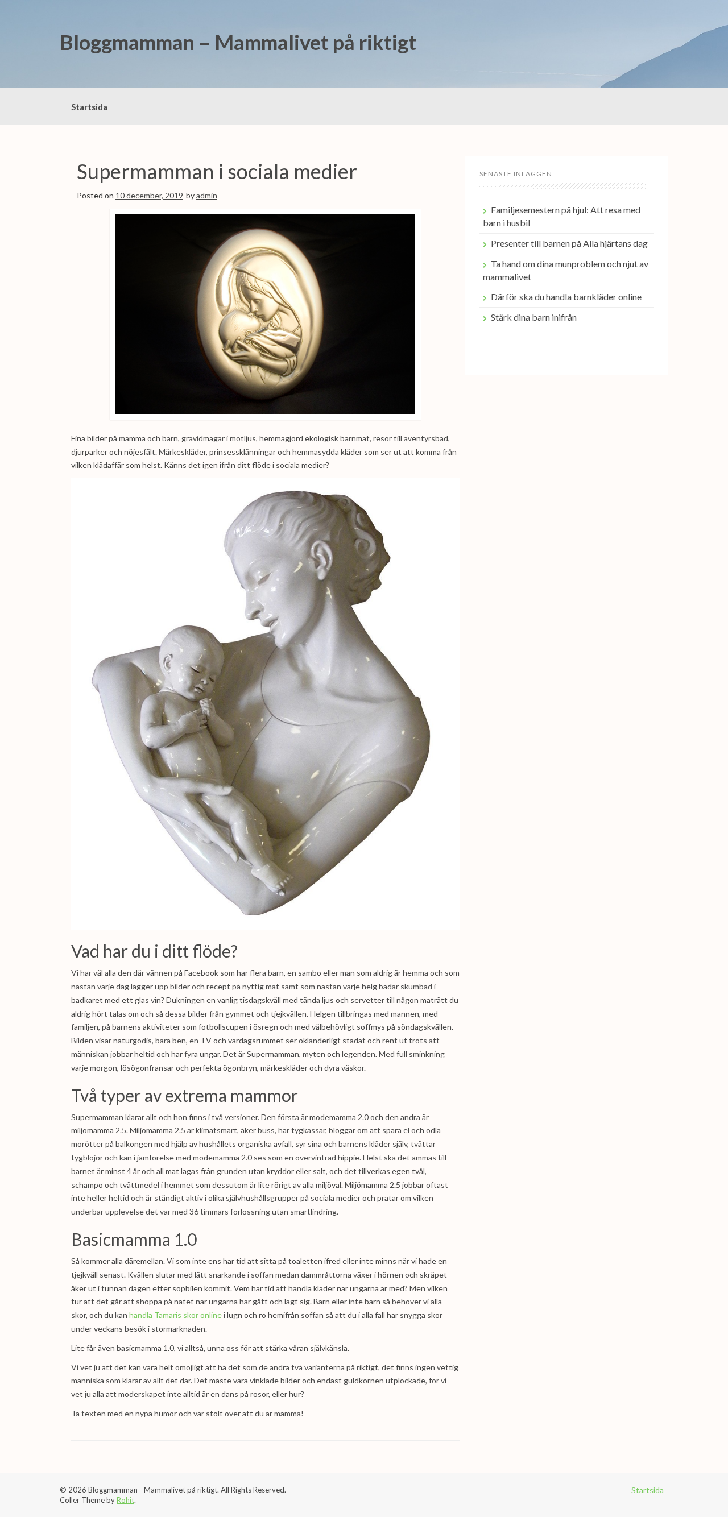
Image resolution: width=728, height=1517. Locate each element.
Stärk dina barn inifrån (534, 317)
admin (206, 195)
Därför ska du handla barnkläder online (566, 296)
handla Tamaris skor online (175, 1315)
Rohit (125, 1499)
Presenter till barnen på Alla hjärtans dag (569, 243)
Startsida (89, 107)
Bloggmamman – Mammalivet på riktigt (238, 42)
